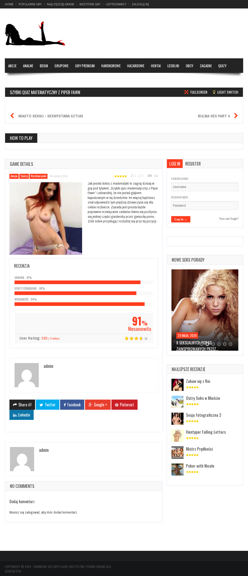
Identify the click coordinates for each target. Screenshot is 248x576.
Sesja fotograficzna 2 (203, 415)
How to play (21, 138)
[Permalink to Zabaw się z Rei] (177, 385)
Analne (28, 65)
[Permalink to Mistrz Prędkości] (177, 453)
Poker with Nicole (200, 465)
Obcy (189, 65)
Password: (180, 197)
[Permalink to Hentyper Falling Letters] (177, 436)
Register (193, 163)
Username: (180, 179)
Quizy (222, 65)
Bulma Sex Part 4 (214, 116)
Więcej (13, 80)
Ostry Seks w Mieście (203, 398)
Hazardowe (135, 65)
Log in (174, 163)
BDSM (44, 65)
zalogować (32, 512)
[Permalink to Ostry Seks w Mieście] (177, 402)
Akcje (12, 65)
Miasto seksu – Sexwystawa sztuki (50, 116)
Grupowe (61, 65)
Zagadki (206, 65)
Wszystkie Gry (90, 4)
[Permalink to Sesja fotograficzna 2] (177, 419)
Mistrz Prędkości (199, 449)
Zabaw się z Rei (198, 381)
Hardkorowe (111, 65)
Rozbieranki (38, 176)
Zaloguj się (140, 4)
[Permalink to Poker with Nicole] (177, 470)
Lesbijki (173, 65)
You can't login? (229, 218)
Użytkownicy (116, 4)
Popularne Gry (30, 4)
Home (9, 4)
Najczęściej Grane (60, 4)
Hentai (156, 65)
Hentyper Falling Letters (206, 432)
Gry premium (85, 65)
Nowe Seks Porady (188, 260)
